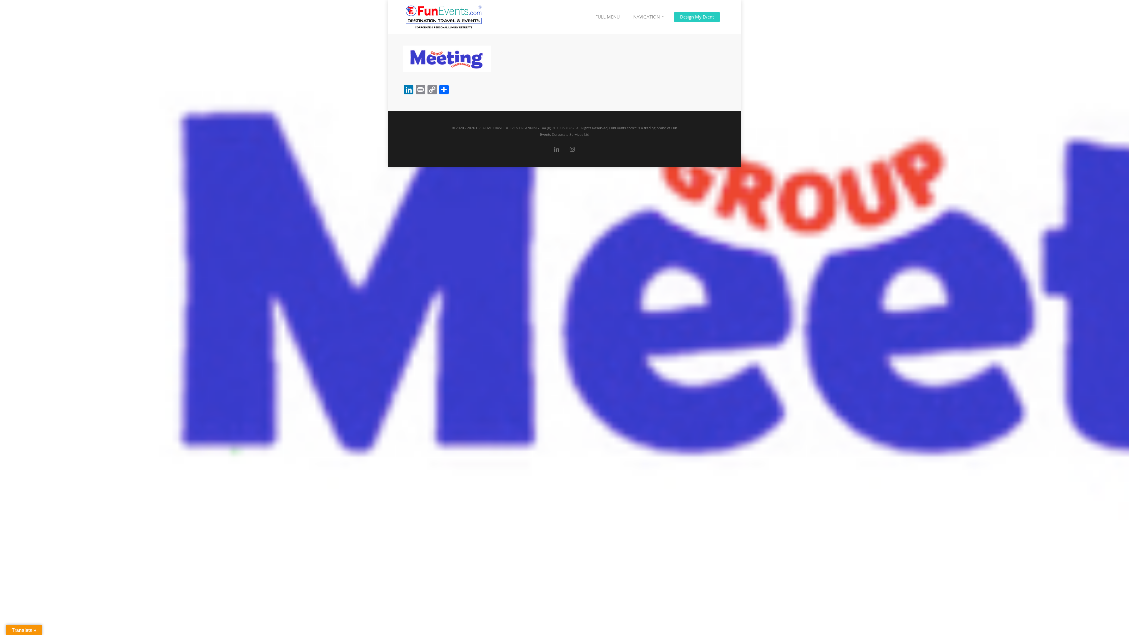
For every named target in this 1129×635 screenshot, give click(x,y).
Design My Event (697, 17)
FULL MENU (607, 17)
